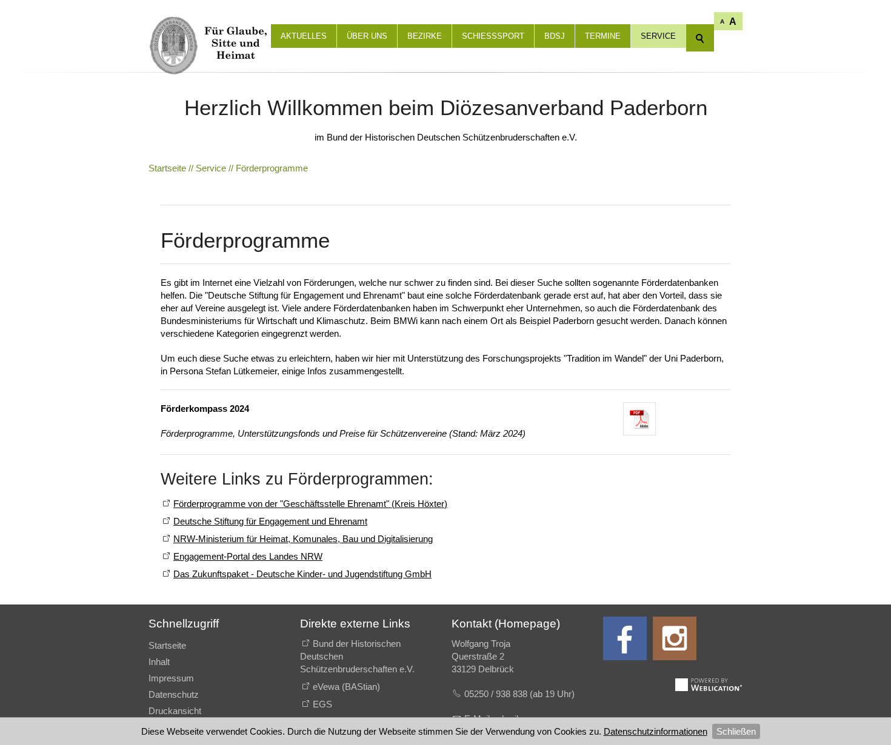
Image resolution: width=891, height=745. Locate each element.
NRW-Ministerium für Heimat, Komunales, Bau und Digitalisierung (303, 539)
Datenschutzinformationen (655, 731)
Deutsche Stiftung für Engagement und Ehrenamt (270, 521)
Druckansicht (174, 711)
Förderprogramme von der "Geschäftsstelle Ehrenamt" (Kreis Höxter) (310, 503)
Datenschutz (173, 694)
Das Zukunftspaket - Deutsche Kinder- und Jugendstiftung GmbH (302, 574)
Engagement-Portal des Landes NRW (247, 556)
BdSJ (554, 36)
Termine (603, 36)
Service (658, 36)
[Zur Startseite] (209, 24)
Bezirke (424, 36)
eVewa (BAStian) (346, 686)
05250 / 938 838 (497, 694)
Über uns (367, 36)
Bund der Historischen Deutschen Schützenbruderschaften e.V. (357, 656)
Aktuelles (304, 36)
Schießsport (493, 36)
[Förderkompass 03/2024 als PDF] (639, 419)
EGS (322, 704)
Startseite (167, 645)
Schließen (736, 731)
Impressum (171, 678)
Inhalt (159, 662)
